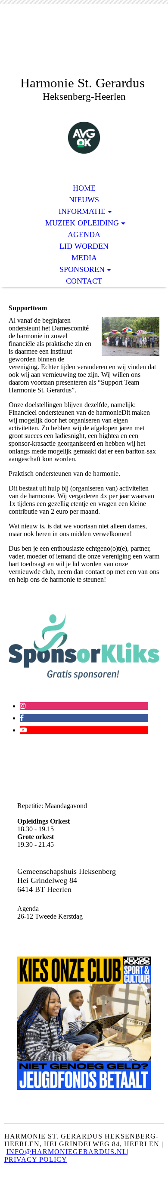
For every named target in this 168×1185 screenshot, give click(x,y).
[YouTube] (23, 730)
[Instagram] (23, 706)
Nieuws (84, 199)
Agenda (84, 234)
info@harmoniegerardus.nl (66, 1151)
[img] (84, 46)
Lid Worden (84, 246)
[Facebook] (22, 718)
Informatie (82, 211)
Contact (84, 281)
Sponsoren (82, 269)
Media (84, 257)
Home (84, 188)
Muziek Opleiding (82, 223)
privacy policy (35, 1159)
